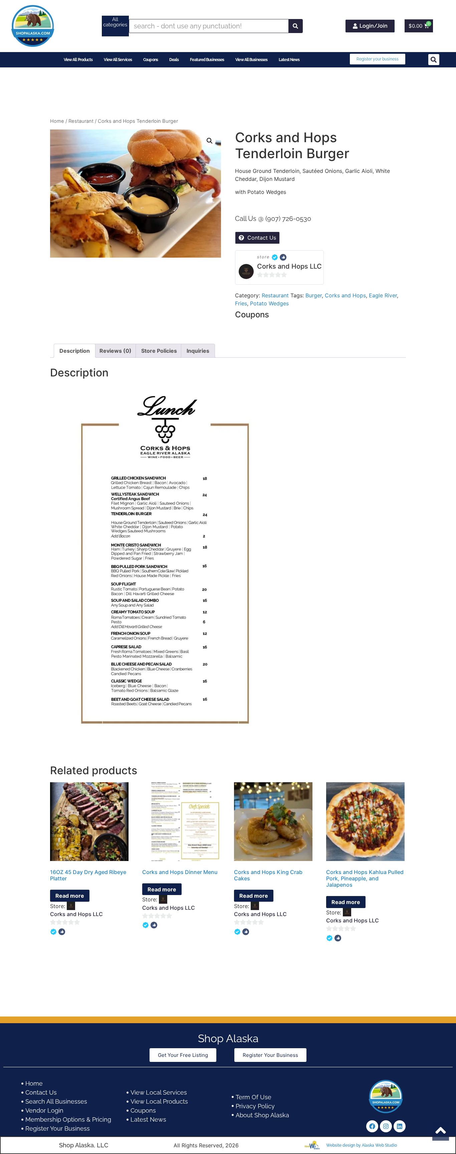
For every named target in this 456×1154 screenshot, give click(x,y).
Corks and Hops (345, 295)
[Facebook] (372, 1126)
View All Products (78, 59)
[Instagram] (386, 1126)
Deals (174, 59)
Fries (241, 303)
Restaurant (80, 121)
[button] (433, 59)
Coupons (150, 59)
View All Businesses (251, 59)
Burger (313, 295)
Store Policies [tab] (159, 350)
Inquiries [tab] (198, 350)
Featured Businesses (207, 59)
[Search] (295, 26)
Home (57, 121)
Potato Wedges (269, 303)
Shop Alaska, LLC (83, 1145)
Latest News (289, 59)
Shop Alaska (228, 1038)
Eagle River (383, 295)
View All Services (118, 59)
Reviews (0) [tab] (115, 350)
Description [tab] (74, 350)
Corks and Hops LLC (289, 266)
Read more (69, 895)
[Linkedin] (400, 1126)
